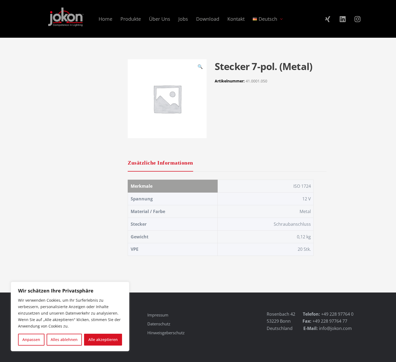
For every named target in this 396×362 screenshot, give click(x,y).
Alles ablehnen (64, 339)
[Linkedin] (342, 19)
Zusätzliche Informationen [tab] (160, 163)
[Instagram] (357, 19)
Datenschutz (158, 323)
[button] (200, 67)
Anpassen (31, 339)
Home (105, 19)
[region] (70, 316)
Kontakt (236, 19)
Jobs (183, 19)
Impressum (157, 315)
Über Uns (159, 19)
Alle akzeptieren (103, 339)
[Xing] (328, 19)
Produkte (130, 19)
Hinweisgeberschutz (166, 332)
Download (207, 19)
